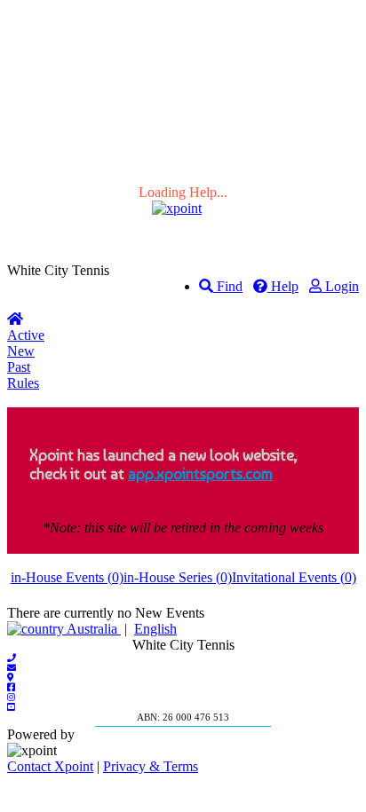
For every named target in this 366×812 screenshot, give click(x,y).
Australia (92, 628)
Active (25, 335)
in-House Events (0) (67, 577)
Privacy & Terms (150, 766)
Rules (23, 382)
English (155, 628)
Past (18, 366)
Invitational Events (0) (294, 577)
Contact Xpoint (50, 766)
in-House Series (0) (177, 577)
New (21, 351)
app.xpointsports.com (200, 473)
